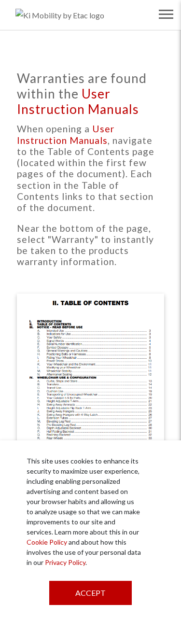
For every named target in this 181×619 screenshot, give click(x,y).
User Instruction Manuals (78, 101)
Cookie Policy (47, 542)
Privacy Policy (65, 562)
